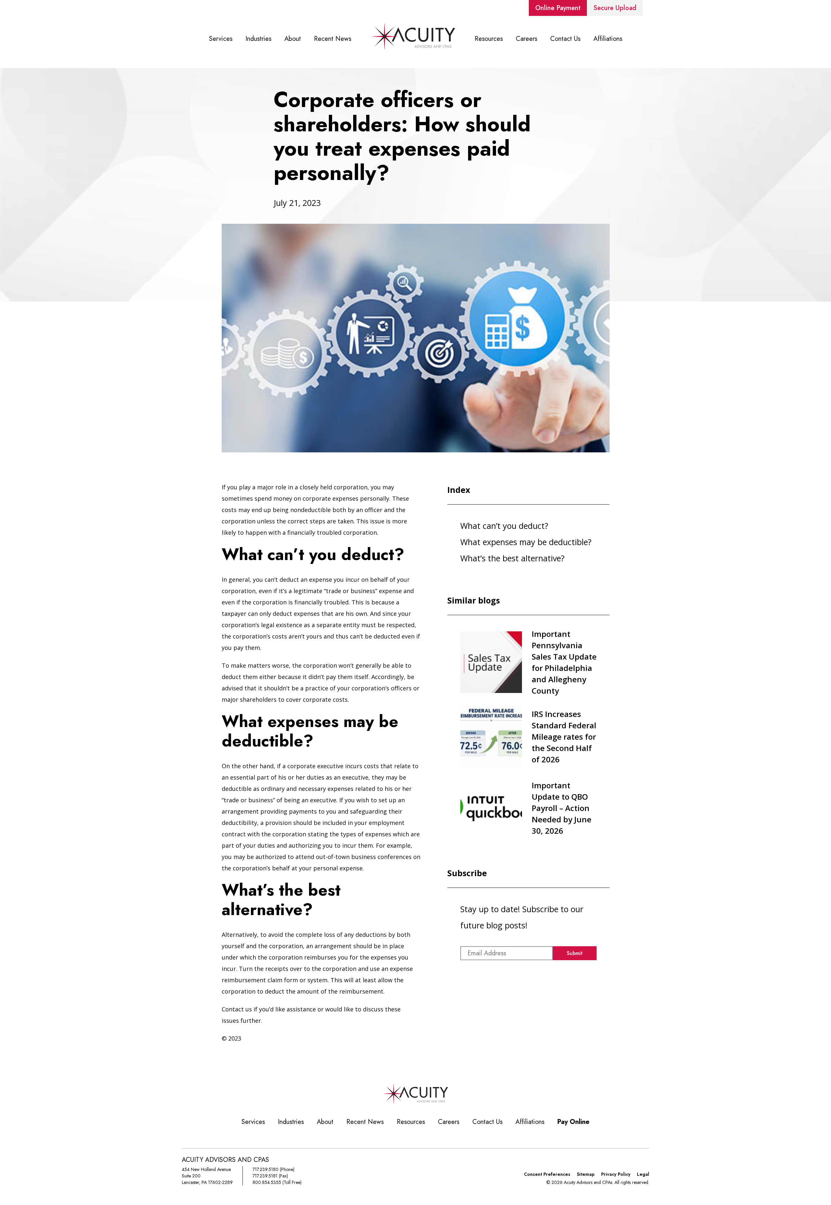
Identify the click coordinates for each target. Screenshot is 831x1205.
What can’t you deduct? (504, 525)
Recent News (332, 38)
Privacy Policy (615, 1174)
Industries (258, 38)
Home (413, 39)
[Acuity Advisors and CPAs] (415, 1102)
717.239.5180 (266, 1169)
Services (220, 38)
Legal (643, 1174)
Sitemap (586, 1174)
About (292, 38)
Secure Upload (614, 8)
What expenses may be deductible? (525, 541)
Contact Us (565, 38)
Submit (575, 953)
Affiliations (607, 38)
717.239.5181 (265, 1176)
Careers (526, 38)
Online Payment (557, 8)
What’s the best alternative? (512, 558)
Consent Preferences (547, 1174)
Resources (489, 38)
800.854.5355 (267, 1182)
